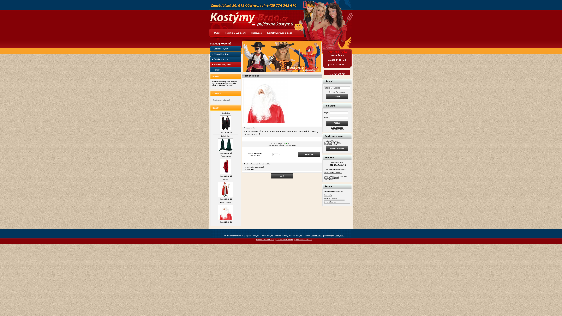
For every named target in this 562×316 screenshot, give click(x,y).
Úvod (217, 33)
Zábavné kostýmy (330, 198)
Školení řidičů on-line (284, 240)
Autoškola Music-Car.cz (265, 240)
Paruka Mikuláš (225, 202)
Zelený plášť (225, 136)
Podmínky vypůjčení (235, 33)
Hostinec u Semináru (303, 240)
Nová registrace (337, 128)
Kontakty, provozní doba (279, 33)
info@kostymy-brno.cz (337, 169)
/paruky (250, 169)
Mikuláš (225, 179)
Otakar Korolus (316, 236)
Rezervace (256, 33)
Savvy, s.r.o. (339, 236)
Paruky (217, 70)
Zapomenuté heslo (337, 129)
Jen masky (328, 195)
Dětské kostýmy (221, 49)
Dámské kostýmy (221, 54)
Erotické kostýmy (330, 202)
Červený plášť (226, 156)
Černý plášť (226, 113)
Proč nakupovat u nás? (221, 100)
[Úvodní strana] (253, 17)
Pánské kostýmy (221, 59)
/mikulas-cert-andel (255, 167)
